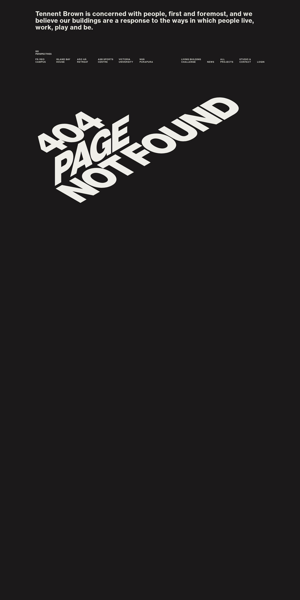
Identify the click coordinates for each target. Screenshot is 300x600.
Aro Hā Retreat (82, 60)
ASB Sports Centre (105, 60)
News (210, 62)
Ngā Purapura (146, 60)
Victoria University (126, 60)
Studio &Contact (245, 60)
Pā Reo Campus (40, 60)
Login (261, 62)
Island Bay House (63, 60)
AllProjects (226, 60)
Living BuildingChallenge (191, 60)
